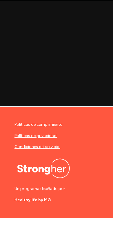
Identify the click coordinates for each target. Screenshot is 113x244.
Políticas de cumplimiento (38, 124)
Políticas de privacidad (35, 135)
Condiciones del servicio (36, 146)
